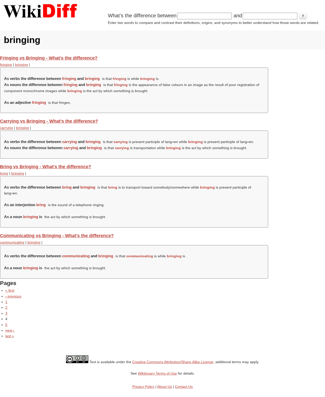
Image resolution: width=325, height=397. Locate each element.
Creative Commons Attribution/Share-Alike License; (173, 362)
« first (9, 290)
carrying (6, 128)
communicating (12, 242)
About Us (164, 387)
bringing (21, 65)
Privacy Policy (143, 387)
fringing (6, 65)
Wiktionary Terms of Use (157, 373)
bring (4, 173)
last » (9, 336)
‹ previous (13, 296)
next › (9, 330)
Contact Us (184, 387)
